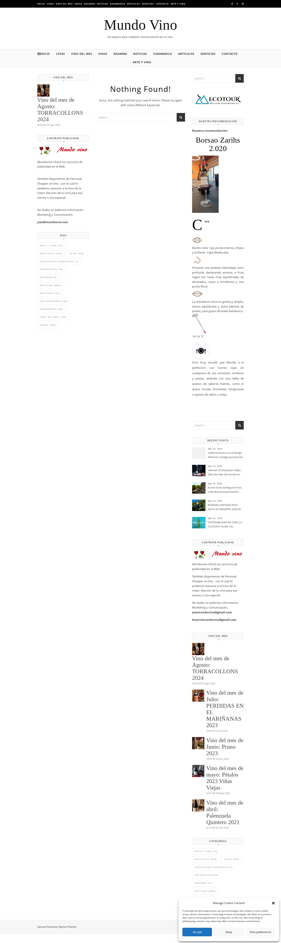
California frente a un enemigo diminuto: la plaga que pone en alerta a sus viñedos (225, 455)
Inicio (41, 3)
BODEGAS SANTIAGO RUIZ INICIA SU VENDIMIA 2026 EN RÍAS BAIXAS (224, 507)
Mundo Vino (140, 25)
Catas (50, 3)
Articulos (133, 3)
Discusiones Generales (59, 261)
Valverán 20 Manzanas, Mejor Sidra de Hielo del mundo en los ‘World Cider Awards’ (224, 472)
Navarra (89, 3)
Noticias (102, 3)
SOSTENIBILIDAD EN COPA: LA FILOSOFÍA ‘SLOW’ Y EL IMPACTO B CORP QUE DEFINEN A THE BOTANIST (225, 525)
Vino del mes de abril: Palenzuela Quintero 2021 (224, 812)
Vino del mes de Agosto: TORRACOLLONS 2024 (60, 109)
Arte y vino (178, 3)
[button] (273, 903)
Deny (229, 932)
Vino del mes (64, 3)
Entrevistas (51, 269)
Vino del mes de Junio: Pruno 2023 (224, 746)
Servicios (148, 3)
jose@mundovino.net (52, 222)
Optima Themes (67, 926)
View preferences (260, 932)
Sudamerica (117, 3)
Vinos (78, 3)
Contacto (162, 3)
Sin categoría (54, 301)
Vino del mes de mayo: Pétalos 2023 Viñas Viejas (224, 778)
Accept (197, 932)
